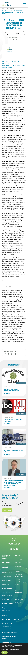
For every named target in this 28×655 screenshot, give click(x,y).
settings (17, 649)
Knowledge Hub (10, 8)
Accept (4, 652)
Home (3, 8)
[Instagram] (14, 549)
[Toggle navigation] (24, 3)
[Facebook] (11, 549)
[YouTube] (17, 549)
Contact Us (7, 510)
